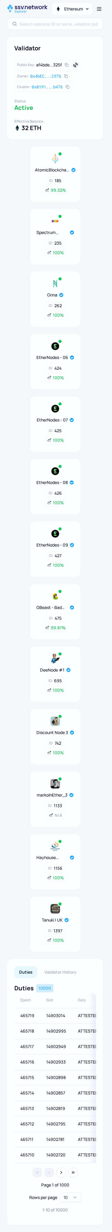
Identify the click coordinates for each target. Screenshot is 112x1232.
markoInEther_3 (52, 795)
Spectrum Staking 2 (46, 232)
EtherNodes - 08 (52, 482)
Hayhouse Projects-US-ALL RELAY (49, 858)
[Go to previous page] (49, 1172)
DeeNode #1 (52, 670)
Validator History (60, 972)
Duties (26, 972)
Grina (52, 295)
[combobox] (58, 23)
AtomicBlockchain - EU (52, 170)
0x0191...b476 (47, 87)
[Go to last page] (73, 1172)
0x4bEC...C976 (45, 76)
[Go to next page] (61, 1172)
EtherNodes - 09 (52, 545)
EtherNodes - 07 (52, 420)
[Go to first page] (37, 1172)
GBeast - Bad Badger (49, 607)
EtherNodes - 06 (52, 357)
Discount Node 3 (52, 732)
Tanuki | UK (52, 920)
